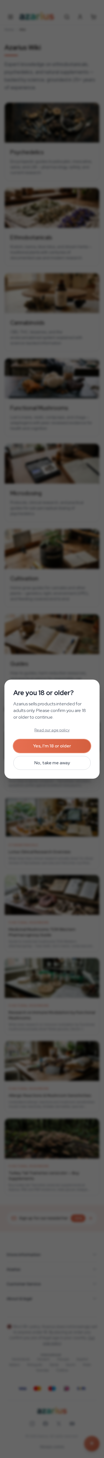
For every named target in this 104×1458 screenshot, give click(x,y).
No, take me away (52, 763)
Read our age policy (52, 729)
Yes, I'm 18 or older (52, 746)
